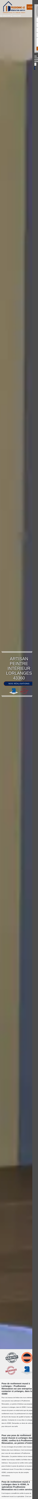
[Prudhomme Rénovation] (14, 7)
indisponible (6, 16)
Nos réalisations (19, 684)
